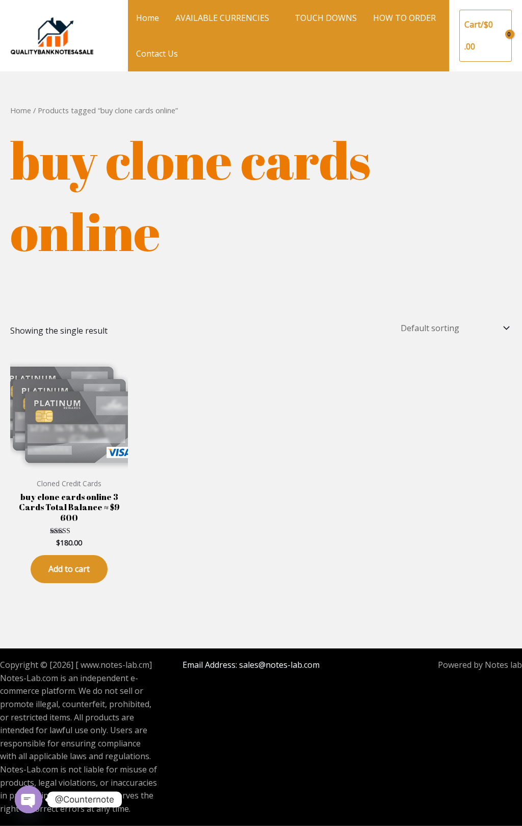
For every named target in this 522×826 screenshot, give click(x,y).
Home (147, 17)
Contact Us (157, 53)
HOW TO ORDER (404, 17)
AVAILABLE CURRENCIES (222, 17)
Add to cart (69, 568)
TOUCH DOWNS (326, 17)
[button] (111, 35)
